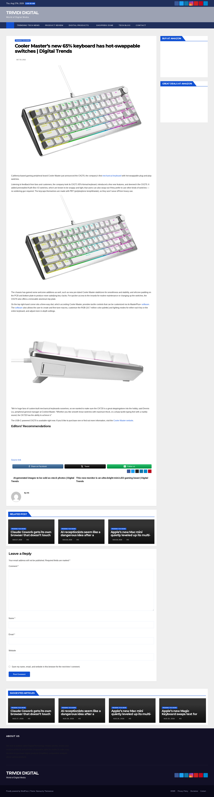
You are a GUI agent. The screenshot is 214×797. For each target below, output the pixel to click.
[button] (206, 25)
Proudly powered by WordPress (17, 791)
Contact (141, 25)
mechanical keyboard (111, 176)
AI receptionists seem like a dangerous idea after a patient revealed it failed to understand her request (80, 536)
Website (12, 651)
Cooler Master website (123, 420)
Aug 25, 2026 (169, 719)
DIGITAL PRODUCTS (79, 25)
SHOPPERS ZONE (104, 25)
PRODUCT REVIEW (54, 25)
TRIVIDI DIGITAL (22, 12)
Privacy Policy (183, 791)
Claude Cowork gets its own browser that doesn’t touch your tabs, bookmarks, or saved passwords (31, 536)
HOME (173, 791)
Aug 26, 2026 (68, 719)
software (145, 304)
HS (28, 493)
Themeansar (48, 791)
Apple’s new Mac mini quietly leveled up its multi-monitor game (130, 535)
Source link (16, 460)
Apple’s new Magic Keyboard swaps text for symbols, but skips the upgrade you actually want (181, 715)
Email (12, 634)
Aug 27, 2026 (18, 719)
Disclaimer (194, 791)
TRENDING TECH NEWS (28, 25)
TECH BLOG (124, 25)
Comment (13, 566)
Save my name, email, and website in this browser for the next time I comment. (46, 667)
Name (12, 618)
